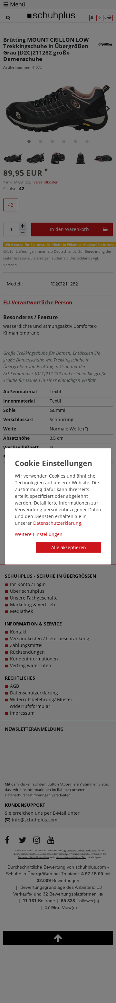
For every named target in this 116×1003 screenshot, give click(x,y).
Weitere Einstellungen (39, 534)
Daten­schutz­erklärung (57, 523)
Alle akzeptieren (68, 547)
